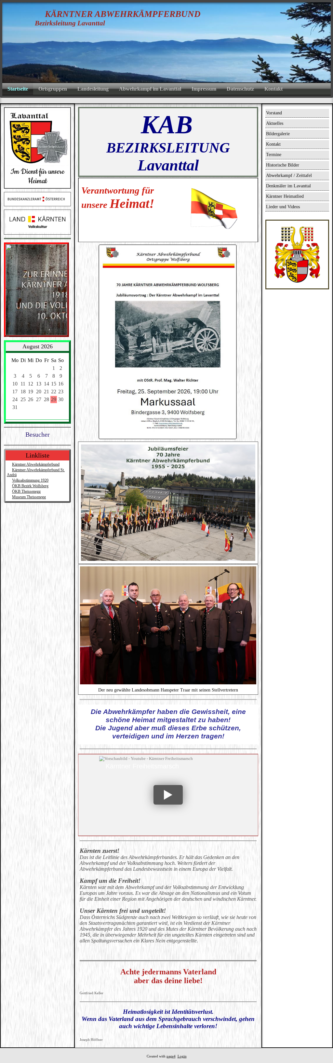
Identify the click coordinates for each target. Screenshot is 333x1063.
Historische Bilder (282, 165)
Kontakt (273, 89)
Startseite (17, 89)
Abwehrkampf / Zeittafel (289, 175)
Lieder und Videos (283, 206)
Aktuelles (274, 123)
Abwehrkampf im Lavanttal (150, 89)
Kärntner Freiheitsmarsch (142, 766)
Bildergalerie (278, 133)
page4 (171, 1056)
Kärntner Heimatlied (285, 196)
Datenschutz (240, 89)
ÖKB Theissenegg (26, 491)
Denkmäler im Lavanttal (288, 185)
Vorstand (274, 112)
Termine (273, 154)
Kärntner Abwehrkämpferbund (36, 464)
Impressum (204, 89)
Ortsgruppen (52, 89)
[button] (168, 795)
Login (182, 1056)
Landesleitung (93, 89)
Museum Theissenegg (29, 497)
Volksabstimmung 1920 (30, 480)
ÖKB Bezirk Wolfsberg (30, 486)
